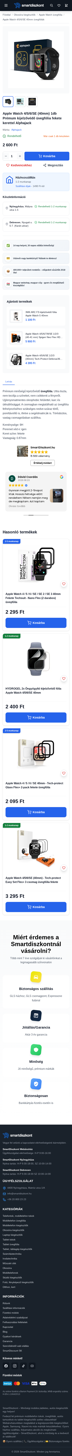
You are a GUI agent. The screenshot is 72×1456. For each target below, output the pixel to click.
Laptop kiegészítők (13, 1234)
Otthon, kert (9, 1287)
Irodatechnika (10, 1258)
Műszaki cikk (9, 1263)
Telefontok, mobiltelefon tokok (18, 1216)
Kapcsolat (8, 1327)
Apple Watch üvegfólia (50, 14)
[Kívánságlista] (59, 5)
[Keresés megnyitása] (52, 5)
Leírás (8, 381)
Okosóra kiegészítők (24, 14)
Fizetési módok (11, 1312)
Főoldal (7, 14)
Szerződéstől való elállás (16, 1346)
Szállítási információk (14, 1308)
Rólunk (6, 1303)
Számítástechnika (12, 1253)
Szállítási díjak (23, 186)
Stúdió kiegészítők (12, 1277)
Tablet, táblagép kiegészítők (17, 1249)
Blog (5, 1331)
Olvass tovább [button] (17, 506)
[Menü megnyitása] (6, 5)
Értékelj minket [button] (43, 463)
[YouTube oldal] (32, 1366)
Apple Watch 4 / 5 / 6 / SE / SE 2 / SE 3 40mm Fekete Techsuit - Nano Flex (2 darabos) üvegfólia (33, 598)
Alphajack (16, 129)
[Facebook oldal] (6, 1366)
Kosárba (49, 156)
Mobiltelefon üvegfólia (14, 1220)
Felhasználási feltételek (15, 1322)
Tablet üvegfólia (11, 1244)
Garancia (7, 1341)
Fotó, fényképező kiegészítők (18, 1282)
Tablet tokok (9, 1239)
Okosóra (7, 1268)
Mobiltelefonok (10, 1272)
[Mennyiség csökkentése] (6, 156)
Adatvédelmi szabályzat (15, 1317)
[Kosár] (66, 5)
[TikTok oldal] (23, 1366)
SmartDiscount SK (12, 1350)
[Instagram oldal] (14, 1366)
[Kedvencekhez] (63, 584)
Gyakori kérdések (12, 1336)
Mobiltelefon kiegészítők (15, 1225)
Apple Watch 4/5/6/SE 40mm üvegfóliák (23, 19)
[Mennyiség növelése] (20, 156)
